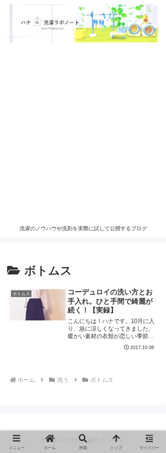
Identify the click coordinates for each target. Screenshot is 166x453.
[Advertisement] (83, 134)
